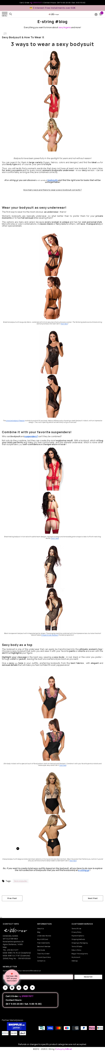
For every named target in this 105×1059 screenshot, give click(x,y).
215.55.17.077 (12, 950)
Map (5, 947)
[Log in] (96, 14)
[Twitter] (32, 987)
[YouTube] (25, 987)
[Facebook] (5, 987)
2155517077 (37, 2)
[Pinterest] (18, 987)
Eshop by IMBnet (64, 1049)
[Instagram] (12, 987)
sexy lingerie (65, 27)
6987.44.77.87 (14, 955)
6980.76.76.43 (14, 953)
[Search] (10, 14)
